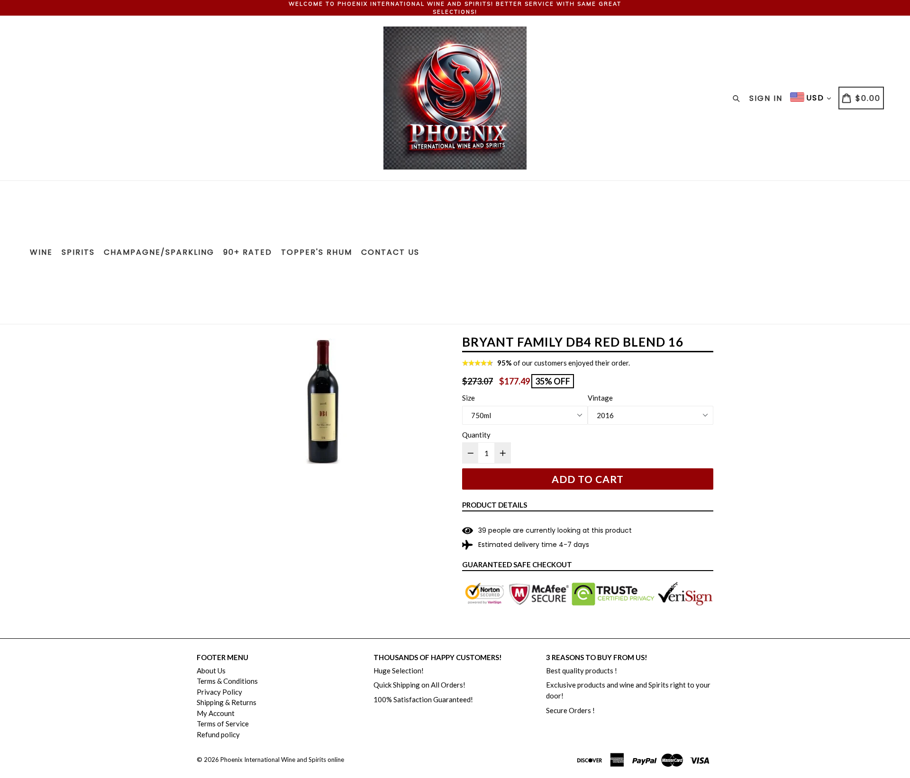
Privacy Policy (219, 692)
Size (468, 397)
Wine (41, 252)
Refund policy (218, 734)
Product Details (494, 505)
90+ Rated (247, 252)
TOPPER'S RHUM (316, 252)
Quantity (476, 434)
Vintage (600, 397)
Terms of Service (223, 723)
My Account (216, 713)
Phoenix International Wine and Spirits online (282, 759)
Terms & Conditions (227, 681)
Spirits (78, 252)
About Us (211, 670)
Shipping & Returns (226, 702)
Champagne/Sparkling (159, 252)
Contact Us (390, 252)
